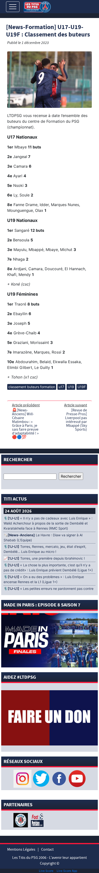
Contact (47, 849)
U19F (82, 387)
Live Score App (67, 871)
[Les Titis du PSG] (37, 6)
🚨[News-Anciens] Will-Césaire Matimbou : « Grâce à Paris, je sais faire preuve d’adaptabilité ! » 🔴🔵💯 (25, 424)
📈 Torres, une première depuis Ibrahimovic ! (44, 558)
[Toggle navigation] (12, 6)
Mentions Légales (21, 849)
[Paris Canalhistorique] (21, 819)
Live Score (46, 871)
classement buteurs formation (31, 387)
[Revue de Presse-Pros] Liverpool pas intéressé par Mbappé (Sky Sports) (76, 420)
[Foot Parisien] (36, 819)
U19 (71, 387)
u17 (61, 387)
